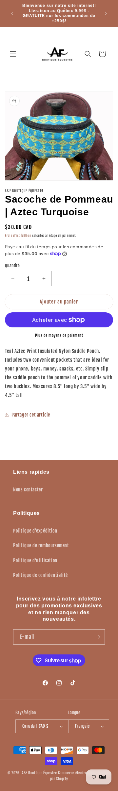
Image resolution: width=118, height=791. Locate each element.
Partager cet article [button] (30, 415)
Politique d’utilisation (35, 560)
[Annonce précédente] (12, 13)
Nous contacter (28, 489)
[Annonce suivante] (106, 13)
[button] (13, 54)
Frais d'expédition (18, 236)
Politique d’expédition (35, 531)
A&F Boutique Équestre (39, 773)
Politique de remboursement (41, 545)
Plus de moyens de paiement (59, 335)
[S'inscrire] (97, 637)
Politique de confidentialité (40, 575)
